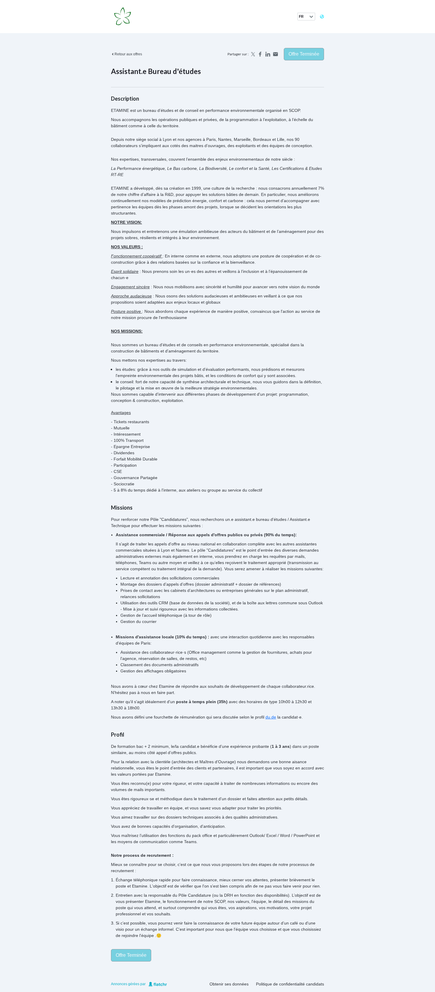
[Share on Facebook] (260, 54)
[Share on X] (252, 54)
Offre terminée (304, 54)
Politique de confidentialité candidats (290, 984)
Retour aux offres (128, 54)
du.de (270, 717)
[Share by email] (275, 54)
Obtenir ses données (229, 984)
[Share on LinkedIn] (267, 54)
